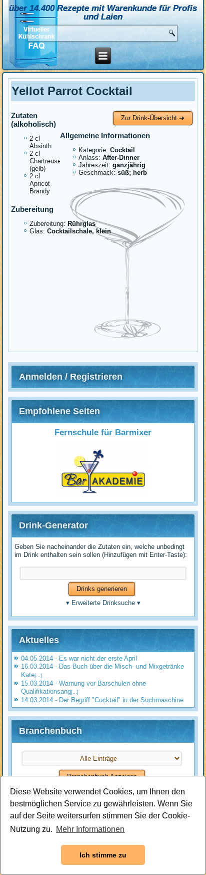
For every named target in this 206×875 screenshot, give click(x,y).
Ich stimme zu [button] (103, 855)
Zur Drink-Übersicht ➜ (152, 118)
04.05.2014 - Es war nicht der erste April (79, 658)
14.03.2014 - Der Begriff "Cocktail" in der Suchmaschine (102, 700)
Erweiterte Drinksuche (103, 603)
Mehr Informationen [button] (90, 829)
